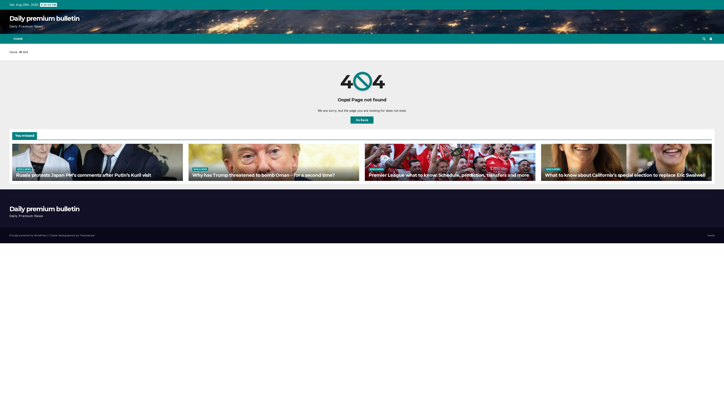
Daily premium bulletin (44, 18)
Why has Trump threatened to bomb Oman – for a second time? (263, 175)
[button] (704, 39)
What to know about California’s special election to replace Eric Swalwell (625, 175)
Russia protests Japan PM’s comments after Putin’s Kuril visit (83, 175)
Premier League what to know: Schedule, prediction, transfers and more (449, 175)
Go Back (362, 120)
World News (24, 169)
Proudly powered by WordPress (28, 235)
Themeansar (87, 235)
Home (18, 39)
